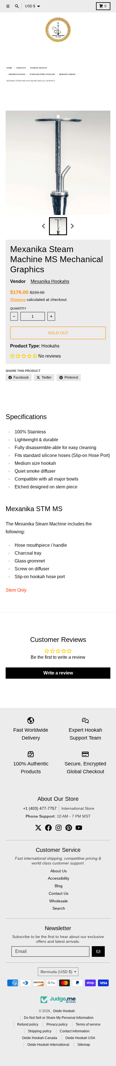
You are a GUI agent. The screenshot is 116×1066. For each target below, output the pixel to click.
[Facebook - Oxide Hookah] (48, 827)
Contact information (75, 1031)
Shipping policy (40, 1031)
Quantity (18, 308)
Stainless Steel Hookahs (42, 74)
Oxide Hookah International (48, 1045)
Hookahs (21, 68)
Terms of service (88, 1024)
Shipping (18, 299)
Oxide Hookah (64, 1011)
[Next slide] (72, 226)
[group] (58, 226)
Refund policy (27, 1024)
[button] (23, 356)
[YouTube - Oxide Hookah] (78, 827)
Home (9, 68)
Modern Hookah (17, 74)
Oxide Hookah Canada (39, 1038)
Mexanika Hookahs (50, 281)
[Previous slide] (44, 226)
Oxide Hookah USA (80, 1038)
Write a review (58, 673)
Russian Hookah (38, 68)
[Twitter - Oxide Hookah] (38, 827)
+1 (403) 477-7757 (40, 808)
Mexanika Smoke (67, 74)
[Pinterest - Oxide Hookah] (68, 827)
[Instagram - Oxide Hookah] (58, 827)
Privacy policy (57, 1024)
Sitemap (83, 1045)
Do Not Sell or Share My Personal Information (58, 1018)
